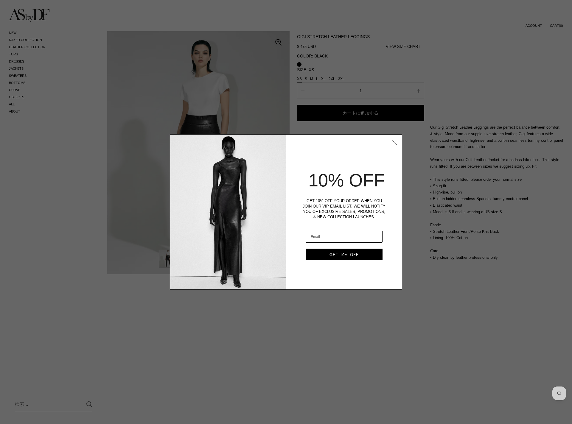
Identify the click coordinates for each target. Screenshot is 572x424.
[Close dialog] (394, 142)
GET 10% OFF (344, 254)
